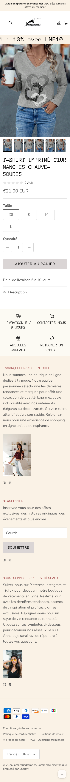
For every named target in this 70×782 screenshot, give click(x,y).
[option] (35, 90)
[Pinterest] (10, 483)
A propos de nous (14, 740)
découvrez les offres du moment (45, 5)
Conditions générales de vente (22, 728)
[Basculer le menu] (4, 23)
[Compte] (58, 23)
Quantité (10, 238)
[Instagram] (4, 483)
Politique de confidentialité (19, 734)
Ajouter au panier (35, 264)
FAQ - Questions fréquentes (46, 740)
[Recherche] (12, 23)
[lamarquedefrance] (35, 23)
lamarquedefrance (24, 765)
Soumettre (18, 547)
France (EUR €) (19, 754)
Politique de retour (52, 734)
